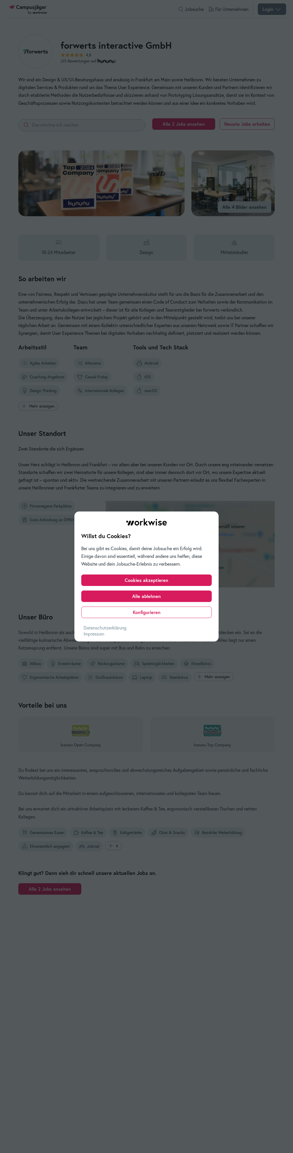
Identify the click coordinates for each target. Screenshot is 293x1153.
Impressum (94, 634)
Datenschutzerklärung (105, 628)
